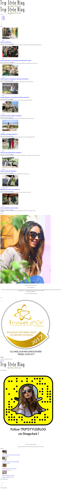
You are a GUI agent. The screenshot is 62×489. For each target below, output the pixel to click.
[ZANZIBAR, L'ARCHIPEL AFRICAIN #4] (10, 130)
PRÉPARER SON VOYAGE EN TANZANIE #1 (10, 189)
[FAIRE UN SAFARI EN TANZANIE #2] (10, 167)
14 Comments (11, 209)
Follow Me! (2, 360)
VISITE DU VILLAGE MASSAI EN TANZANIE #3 (10, 152)
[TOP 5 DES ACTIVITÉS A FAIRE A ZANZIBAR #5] (10, 112)
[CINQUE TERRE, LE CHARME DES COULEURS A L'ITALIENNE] (10, 75)
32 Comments (11, 136)
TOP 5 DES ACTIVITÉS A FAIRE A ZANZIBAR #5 (11, 115)
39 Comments (11, 154)
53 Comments (11, 80)
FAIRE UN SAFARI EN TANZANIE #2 (8, 171)
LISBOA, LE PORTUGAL (5, 42)
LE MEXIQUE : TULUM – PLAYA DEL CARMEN (10, 461)
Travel (3, 16)
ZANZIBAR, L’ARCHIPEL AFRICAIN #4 (9, 134)
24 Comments (11, 99)
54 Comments (11, 191)
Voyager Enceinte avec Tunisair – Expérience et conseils (11, 454)
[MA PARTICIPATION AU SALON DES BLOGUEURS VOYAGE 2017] (10, 93)
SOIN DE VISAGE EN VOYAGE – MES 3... (9, 468)
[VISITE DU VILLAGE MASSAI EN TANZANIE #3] (10, 149)
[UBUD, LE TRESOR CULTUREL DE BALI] (10, 204)
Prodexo (5, 487)
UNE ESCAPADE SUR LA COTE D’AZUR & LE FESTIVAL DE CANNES (15, 60)
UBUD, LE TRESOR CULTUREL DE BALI (9, 207)
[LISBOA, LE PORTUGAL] (10, 38)
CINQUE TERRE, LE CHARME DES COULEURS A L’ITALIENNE (14, 78)
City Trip (3, 17)
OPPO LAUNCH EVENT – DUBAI (8, 475)
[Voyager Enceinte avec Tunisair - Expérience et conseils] (4, 453)
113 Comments (11, 62)
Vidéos (3, 18)
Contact (3, 19)
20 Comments (11, 117)
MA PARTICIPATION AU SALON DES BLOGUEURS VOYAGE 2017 (14, 97)
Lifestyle (3, 187)
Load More (2, 211)
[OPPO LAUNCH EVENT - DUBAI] (4, 473)
